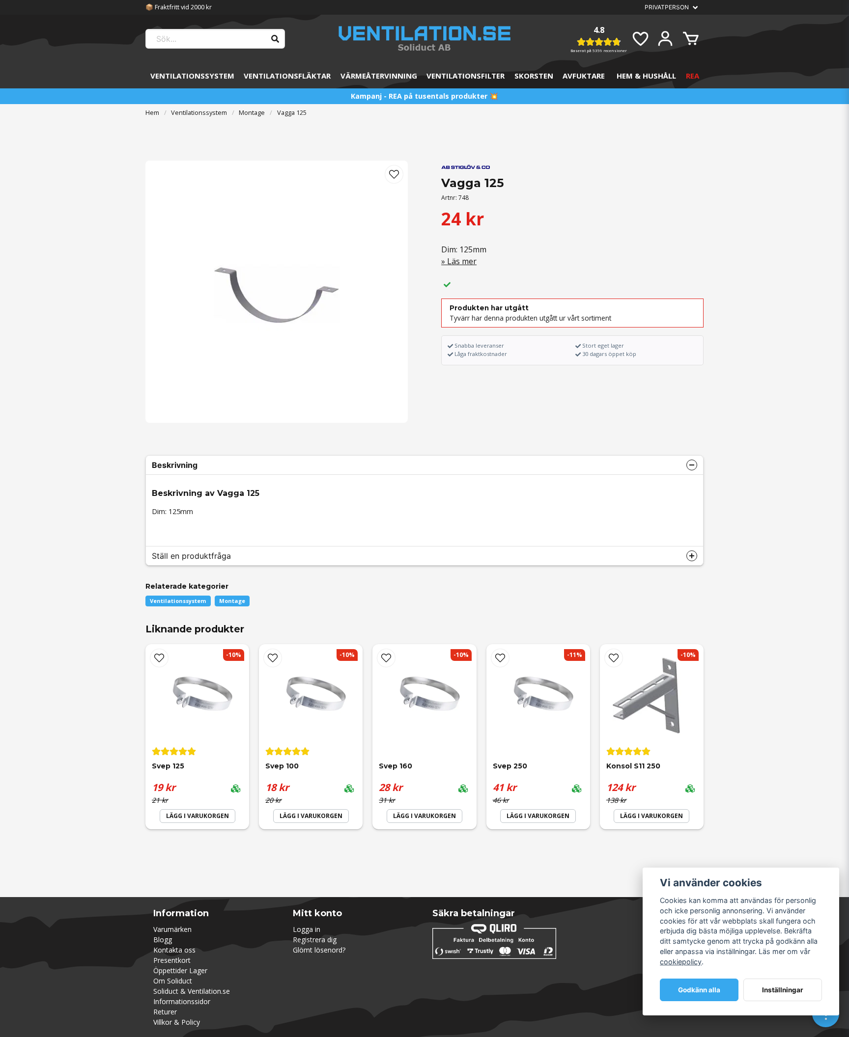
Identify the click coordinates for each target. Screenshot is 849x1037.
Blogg (162, 939)
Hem (152, 112)
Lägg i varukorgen (197, 816)
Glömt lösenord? (319, 950)
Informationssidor (181, 1001)
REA (692, 76)
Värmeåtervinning (378, 76)
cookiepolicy (681, 961)
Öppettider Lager (180, 970)
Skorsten (533, 76)
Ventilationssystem (192, 76)
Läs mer (462, 261)
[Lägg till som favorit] (639, 39)
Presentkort (172, 960)
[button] (394, 174)
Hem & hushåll (646, 76)
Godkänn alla (699, 990)
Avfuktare (584, 76)
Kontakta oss (174, 950)
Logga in (306, 929)
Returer (165, 1011)
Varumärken (172, 929)
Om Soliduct (172, 980)
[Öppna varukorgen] (691, 39)
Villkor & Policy (176, 1022)
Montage (252, 112)
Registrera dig (315, 939)
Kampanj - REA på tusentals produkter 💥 (424, 96)
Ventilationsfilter (465, 76)
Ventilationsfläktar (287, 76)
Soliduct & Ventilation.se (191, 991)
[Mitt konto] (665, 39)
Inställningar (782, 990)
